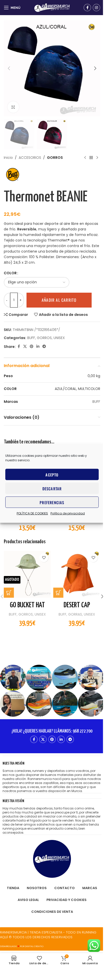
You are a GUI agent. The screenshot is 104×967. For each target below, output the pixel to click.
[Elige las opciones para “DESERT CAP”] (58, 593)
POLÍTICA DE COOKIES (32, 513)
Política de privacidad (67, 513)
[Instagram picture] (13, 678)
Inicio (8, 157)
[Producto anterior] (85, 158)
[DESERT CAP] (76, 574)
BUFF (31, 337)
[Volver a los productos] (91, 158)
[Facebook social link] (87, 7)
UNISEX (59, 337)
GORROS (55, 157)
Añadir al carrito (59, 300)
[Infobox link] (52, 777)
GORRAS (75, 614)
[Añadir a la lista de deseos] (43, 557)
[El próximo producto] (97, 158)
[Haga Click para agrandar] (13, 107)
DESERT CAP (77, 605)
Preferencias (52, 502)
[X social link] (25, 346)
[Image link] (52, 858)
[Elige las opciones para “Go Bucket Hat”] (9, 593)
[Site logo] (52, 7)
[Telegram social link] (44, 346)
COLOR (10, 273)
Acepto (51, 474)
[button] (9, 68)
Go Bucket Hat (27, 605)
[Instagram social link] (96, 7)
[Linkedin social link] (38, 346)
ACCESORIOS (30, 157)
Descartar (52, 488)
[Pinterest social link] (31, 346)
